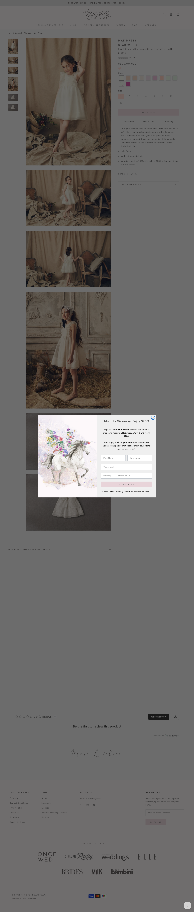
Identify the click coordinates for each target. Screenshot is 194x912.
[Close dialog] (153, 418)
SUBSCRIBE (126, 484)
